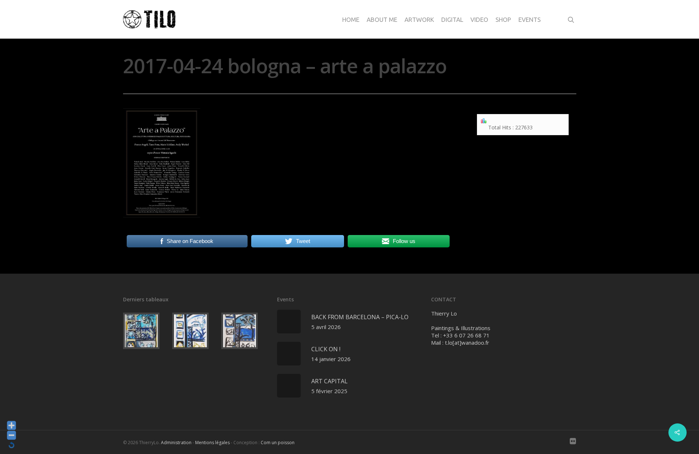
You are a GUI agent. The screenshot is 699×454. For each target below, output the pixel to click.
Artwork (419, 19)
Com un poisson (278, 442)
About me (382, 19)
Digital (452, 19)
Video (479, 19)
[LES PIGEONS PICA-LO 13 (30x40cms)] (195, 331)
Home (350, 19)
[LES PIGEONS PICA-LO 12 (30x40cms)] (244, 331)
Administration (176, 442)
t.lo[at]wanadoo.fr (467, 342)
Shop (503, 19)
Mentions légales (212, 442)
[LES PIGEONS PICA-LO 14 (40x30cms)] (146, 331)
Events (529, 19)
